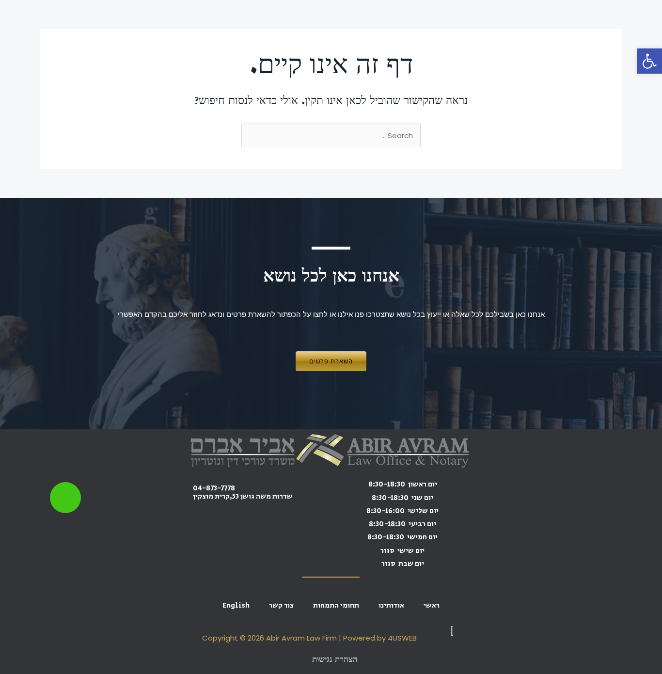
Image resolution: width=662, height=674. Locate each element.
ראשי (432, 605)
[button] (649, 61)
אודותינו (391, 605)
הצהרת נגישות (335, 660)
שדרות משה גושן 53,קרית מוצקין (243, 496)
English (236, 605)
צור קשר (281, 605)
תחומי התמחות (336, 605)
